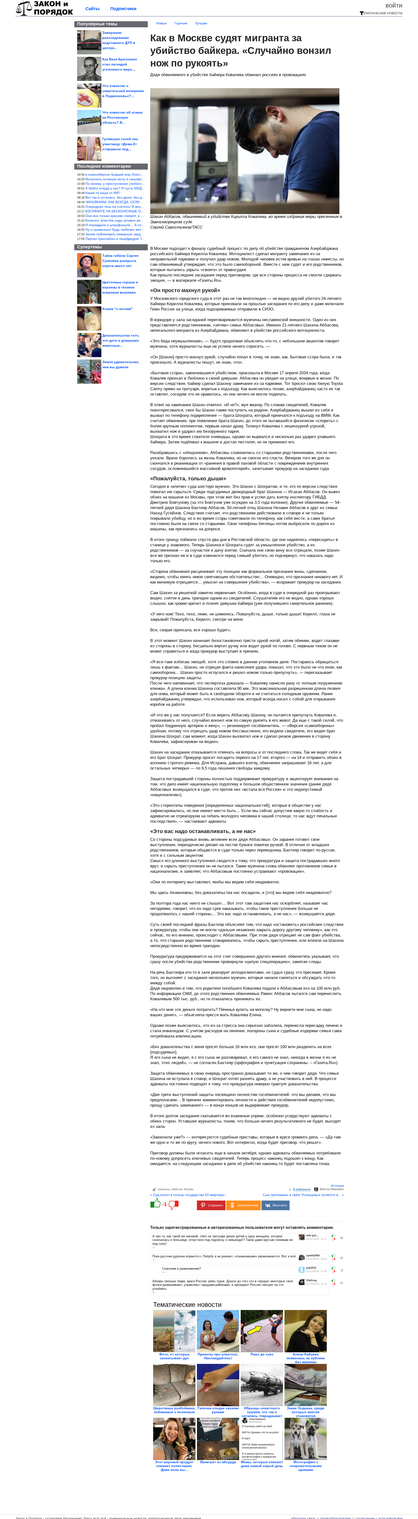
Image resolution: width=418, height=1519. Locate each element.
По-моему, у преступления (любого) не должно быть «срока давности (140, 184)
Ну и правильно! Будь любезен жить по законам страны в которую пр (140, 229)
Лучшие (201, 23)
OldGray (311, 1280)
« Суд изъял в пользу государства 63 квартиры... (188, 1195)
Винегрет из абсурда (218, 1462)
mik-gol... (312, 1235)
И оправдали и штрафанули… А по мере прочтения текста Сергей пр (140, 225)
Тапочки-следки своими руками (218, 1410)
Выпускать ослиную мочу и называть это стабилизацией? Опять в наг (140, 179)
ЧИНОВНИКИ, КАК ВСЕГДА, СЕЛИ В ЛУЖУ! (119, 202)
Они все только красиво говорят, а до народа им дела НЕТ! (132, 216)
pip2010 (311, 1268)
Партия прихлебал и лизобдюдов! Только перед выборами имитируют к (142, 239)
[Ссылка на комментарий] (153, 1247)
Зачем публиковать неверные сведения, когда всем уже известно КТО (140, 234)
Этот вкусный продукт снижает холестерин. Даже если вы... (174, 1466)
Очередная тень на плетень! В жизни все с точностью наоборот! (136, 207)
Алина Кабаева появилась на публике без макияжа (305, 1358)
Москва (188, 1189)
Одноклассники (247, 1205)
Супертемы (89, 247)
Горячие (180, 23)
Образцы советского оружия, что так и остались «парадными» (262, 1412)
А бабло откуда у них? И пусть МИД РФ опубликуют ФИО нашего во (139, 188)
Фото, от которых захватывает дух (174, 1356)
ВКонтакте (280, 1205)
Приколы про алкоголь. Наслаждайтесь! (218, 1356)
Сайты (92, 8)
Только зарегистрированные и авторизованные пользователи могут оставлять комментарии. (242, 1227)
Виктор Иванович (332, 1189)
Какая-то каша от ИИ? (102, 193)
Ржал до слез (262, 1354)
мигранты (164, 1189)
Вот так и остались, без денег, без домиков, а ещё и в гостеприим (137, 197)
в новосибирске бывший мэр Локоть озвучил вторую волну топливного (141, 174)
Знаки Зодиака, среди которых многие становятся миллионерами (305, 1414)
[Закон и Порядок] (44, 15)
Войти (394, 5)
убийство (177, 1189)
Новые (161, 23)
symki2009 (313, 1255)
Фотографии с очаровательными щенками (306, 1466)
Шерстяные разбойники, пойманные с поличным (174, 1410)
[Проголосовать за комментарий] (335, 1239)
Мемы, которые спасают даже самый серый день (262, 1464)
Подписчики (123, 8)
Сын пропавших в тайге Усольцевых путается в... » (303, 1195)
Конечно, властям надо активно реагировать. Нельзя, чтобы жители (139, 220)
